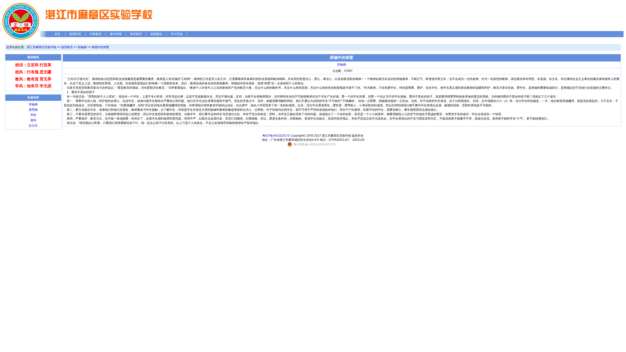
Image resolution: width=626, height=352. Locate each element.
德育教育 (136, 34)
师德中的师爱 (100, 47)
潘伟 (33, 120)
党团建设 (156, 34)
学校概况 (95, 34)
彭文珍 (33, 125)
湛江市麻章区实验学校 (41, 47)
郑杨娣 (82, 47)
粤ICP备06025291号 (276, 135)
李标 (33, 115)
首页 (57, 34)
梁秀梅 (33, 109)
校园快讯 (75, 34)
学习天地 (176, 34)
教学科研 (116, 34)
